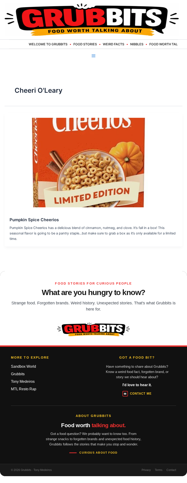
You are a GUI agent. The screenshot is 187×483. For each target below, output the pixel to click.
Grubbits (18, 374)
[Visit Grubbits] (93, 329)
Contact (171, 470)
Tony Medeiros (23, 381)
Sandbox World (23, 366)
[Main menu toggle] (93, 56)
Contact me (138, 394)
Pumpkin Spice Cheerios (34, 219)
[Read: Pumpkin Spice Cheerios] (88, 160)
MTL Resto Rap (23, 389)
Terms (158, 470)
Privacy (146, 470)
